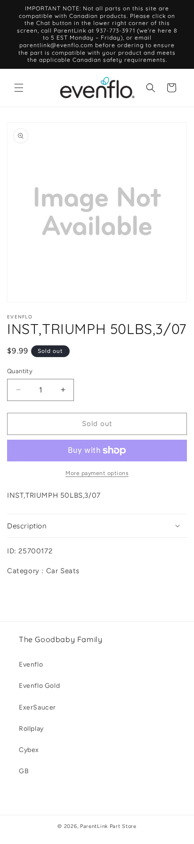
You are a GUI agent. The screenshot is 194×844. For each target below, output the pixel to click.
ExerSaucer (37, 707)
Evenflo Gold (39, 686)
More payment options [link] (97, 473)
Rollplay (31, 729)
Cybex (29, 750)
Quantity (19, 371)
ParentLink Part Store (108, 826)
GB (24, 771)
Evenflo (31, 664)
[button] (18, 87)
